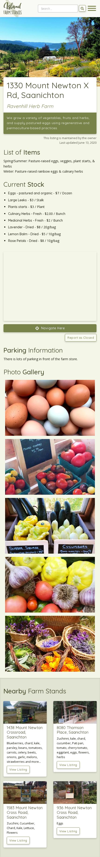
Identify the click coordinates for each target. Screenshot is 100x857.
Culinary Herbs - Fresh (25, 214)
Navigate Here (52, 328)
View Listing (18, 769)
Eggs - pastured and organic (30, 193)
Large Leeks (17, 200)
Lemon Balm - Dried (23, 234)
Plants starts (17, 207)
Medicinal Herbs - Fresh (25, 220)
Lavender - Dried (21, 227)
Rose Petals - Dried (22, 241)
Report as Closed (80, 337)
